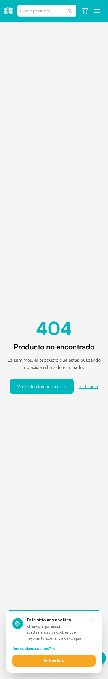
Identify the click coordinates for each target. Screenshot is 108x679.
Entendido (54, 660)
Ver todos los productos (42, 386)
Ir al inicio (88, 386)
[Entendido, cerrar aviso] (93, 620)
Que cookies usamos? (31, 649)
